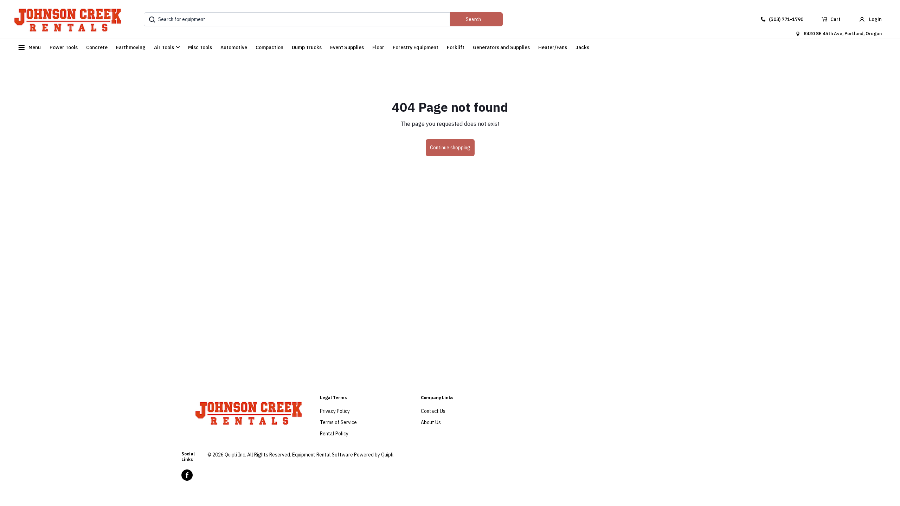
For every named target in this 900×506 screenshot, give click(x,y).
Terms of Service (338, 422)
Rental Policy (334, 433)
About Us (431, 422)
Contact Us (433, 411)
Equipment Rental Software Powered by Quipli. (343, 455)
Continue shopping (450, 147)
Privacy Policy (335, 411)
